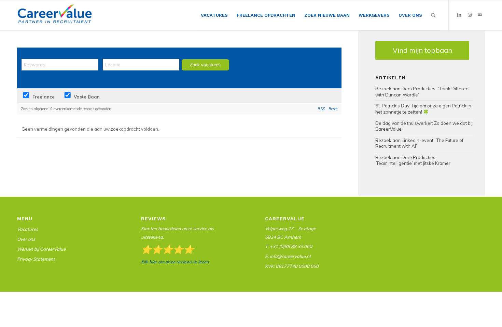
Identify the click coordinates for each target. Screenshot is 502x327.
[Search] (433, 15)
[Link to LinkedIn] (459, 15)
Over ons (26, 239)
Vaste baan (86, 97)
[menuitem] (214, 15)
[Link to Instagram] (469, 15)
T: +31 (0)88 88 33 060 (288, 246)
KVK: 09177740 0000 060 (292, 266)
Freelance (43, 97)
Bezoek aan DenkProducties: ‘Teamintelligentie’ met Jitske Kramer (412, 160)
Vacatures (27, 229)
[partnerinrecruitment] (54, 17)
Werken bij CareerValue (41, 249)
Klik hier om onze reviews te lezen (175, 261)
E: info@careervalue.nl (287, 256)
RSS (321, 108)
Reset (333, 108)
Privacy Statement (36, 259)
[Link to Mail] (480, 15)
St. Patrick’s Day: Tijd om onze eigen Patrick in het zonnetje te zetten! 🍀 (423, 109)
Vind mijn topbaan (422, 50)
